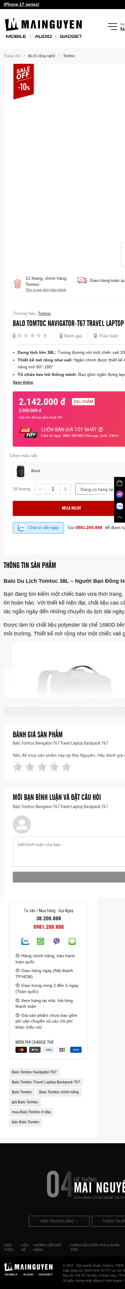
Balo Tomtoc (22, 1092)
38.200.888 (48, 918)
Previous (114, 153)
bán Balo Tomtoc (25, 1122)
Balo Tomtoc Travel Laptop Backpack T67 (46, 1082)
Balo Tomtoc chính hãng (59, 1092)
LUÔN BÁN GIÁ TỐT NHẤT (69, 429)
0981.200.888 (89, 527)
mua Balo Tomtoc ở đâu (31, 1112)
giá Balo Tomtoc (25, 1102)
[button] (19, 335)
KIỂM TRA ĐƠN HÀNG (57, 1221)
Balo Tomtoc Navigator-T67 (34, 1072)
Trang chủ (12, 56)
